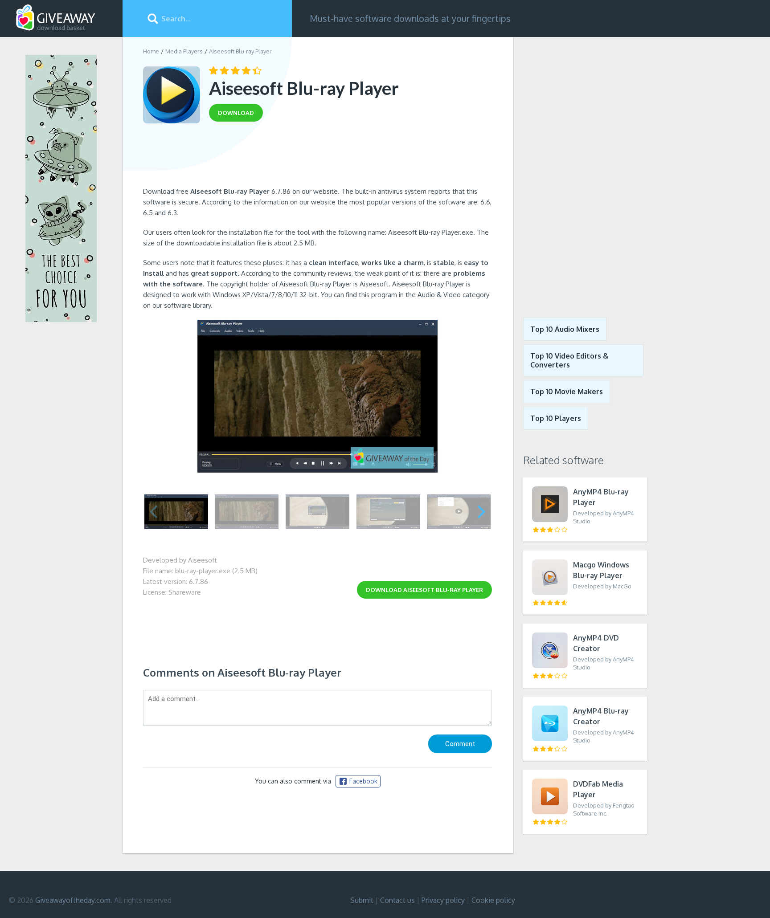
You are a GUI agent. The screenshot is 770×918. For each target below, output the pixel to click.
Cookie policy (493, 900)
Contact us (397, 900)
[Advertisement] (317, 157)
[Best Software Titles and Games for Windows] (580, 170)
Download (424, 589)
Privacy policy (443, 900)
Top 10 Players (555, 418)
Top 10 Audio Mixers (564, 329)
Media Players (184, 51)
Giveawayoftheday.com (73, 900)
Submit (361, 900)
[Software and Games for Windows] (55, 17)
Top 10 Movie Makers (566, 391)
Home (151, 51)
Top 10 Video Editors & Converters (569, 360)
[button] (481, 512)
